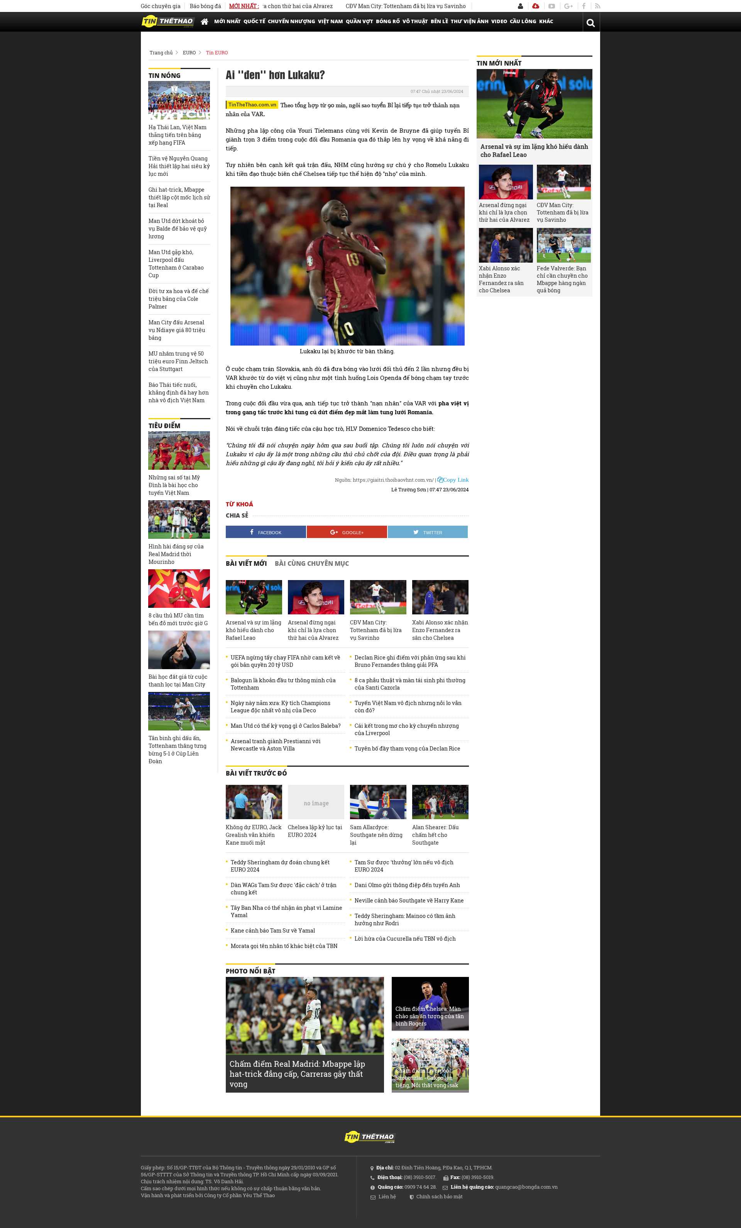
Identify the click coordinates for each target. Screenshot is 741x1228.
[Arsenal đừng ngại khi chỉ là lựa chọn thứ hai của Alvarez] (316, 597)
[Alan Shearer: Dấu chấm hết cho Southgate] (440, 802)
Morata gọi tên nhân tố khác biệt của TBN (284, 946)
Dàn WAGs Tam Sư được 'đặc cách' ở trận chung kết (284, 888)
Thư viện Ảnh (470, 21)
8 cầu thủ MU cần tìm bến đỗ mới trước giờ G (178, 619)
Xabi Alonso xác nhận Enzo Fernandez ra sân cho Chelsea (440, 630)
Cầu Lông (523, 21)
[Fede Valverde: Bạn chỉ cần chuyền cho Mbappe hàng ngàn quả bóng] (564, 245)
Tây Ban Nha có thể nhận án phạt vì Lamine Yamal (286, 911)
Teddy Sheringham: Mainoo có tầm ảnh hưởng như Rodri (405, 919)
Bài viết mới (246, 563)
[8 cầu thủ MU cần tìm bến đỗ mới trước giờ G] (179, 588)
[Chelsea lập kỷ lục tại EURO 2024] (316, 802)
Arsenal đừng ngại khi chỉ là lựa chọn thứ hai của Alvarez (313, 630)
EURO (189, 52)
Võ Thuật (415, 21)
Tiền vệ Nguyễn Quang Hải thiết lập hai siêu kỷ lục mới (179, 166)
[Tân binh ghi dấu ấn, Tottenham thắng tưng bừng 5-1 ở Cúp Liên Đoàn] (179, 711)
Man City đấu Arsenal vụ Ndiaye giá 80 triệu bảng (177, 330)
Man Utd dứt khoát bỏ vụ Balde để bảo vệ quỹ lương (178, 228)
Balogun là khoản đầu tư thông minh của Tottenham (283, 683)
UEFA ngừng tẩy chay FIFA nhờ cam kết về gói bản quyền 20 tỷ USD (285, 661)
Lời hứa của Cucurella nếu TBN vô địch (405, 938)
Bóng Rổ (388, 21)
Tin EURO (217, 52)
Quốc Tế (254, 21)
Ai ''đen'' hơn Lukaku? (275, 74)
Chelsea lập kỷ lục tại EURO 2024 (315, 830)
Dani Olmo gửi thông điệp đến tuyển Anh (407, 885)
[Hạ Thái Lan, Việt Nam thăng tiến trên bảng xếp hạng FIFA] (179, 100)
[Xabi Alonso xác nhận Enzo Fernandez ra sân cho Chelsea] (440, 597)
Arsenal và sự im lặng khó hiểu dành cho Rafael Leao (253, 630)
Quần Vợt (359, 21)
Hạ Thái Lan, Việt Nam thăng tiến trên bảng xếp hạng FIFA (177, 134)
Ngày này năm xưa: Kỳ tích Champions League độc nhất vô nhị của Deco (280, 706)
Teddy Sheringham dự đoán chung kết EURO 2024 (280, 866)
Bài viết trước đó (256, 773)
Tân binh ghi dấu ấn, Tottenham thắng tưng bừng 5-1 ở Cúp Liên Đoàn (177, 749)
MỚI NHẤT (227, 21)
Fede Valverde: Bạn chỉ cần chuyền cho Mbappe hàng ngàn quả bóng (562, 279)
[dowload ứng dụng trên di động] (535, 6)
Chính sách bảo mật (439, 1196)
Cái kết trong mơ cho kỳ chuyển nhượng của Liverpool (407, 729)
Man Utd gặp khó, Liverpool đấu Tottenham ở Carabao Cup (176, 263)
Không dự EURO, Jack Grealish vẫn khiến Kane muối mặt (254, 834)
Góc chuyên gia (161, 6)
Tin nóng (165, 75)
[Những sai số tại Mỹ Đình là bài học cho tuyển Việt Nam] (179, 450)
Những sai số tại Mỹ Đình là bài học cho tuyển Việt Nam (174, 485)
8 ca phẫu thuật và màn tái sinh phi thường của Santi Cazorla (410, 683)
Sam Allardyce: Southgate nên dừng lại (376, 834)
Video (499, 21)
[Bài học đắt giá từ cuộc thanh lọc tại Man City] (179, 650)
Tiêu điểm (164, 426)
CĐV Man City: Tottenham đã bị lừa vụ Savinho (378, 6)
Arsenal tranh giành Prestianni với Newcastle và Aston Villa (276, 744)
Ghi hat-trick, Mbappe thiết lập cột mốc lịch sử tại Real (179, 197)
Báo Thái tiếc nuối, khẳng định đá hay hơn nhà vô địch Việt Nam (179, 392)
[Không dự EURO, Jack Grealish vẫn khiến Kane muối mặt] (254, 802)
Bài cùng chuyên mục (312, 563)
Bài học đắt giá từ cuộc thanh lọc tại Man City (178, 680)
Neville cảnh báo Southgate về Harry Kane (409, 900)
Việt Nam (330, 21)
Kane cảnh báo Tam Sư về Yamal (273, 930)
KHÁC (546, 21)
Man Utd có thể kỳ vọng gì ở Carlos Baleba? (286, 725)
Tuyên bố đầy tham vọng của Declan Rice (407, 748)
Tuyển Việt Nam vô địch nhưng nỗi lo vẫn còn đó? (408, 706)
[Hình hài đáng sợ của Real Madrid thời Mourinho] (179, 519)
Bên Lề (439, 21)
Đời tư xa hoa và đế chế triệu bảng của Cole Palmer (179, 298)
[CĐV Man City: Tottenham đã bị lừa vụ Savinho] (378, 597)
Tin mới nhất (499, 63)
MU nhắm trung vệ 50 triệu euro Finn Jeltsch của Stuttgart (178, 361)
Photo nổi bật (250, 971)
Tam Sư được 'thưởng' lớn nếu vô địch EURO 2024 (404, 866)
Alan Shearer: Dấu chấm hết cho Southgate (435, 834)
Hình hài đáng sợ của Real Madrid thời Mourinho (176, 554)
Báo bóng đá (205, 6)
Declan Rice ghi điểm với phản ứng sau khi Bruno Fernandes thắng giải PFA (410, 661)
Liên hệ (387, 1196)
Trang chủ (161, 52)
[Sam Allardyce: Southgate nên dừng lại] (378, 802)
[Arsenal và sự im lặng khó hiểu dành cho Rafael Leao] (254, 597)
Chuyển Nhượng (291, 21)
